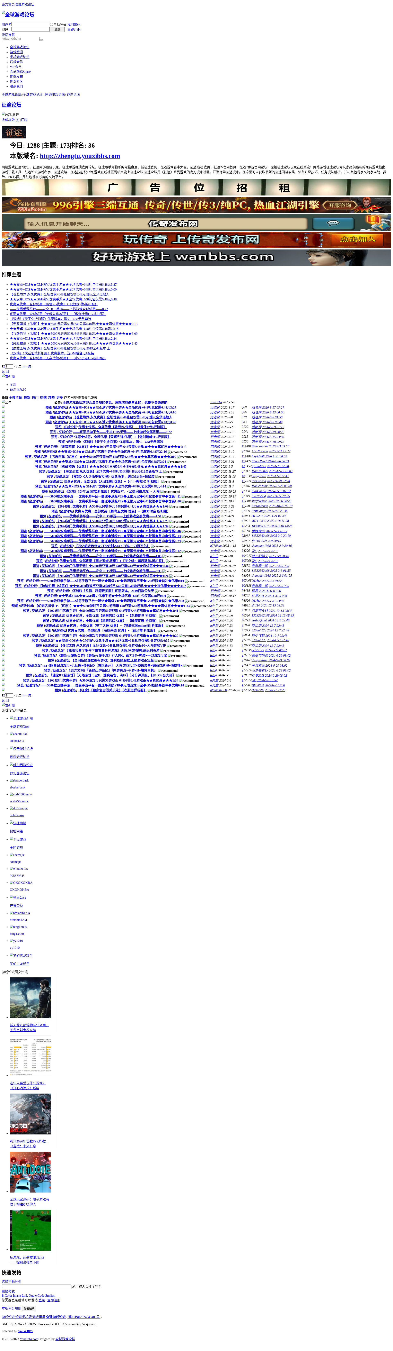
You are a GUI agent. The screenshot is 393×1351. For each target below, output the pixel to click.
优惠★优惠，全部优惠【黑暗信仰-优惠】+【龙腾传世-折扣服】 (112, 615)
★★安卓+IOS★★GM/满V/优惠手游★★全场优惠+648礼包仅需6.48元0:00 (63, 289)
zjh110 (256, 540)
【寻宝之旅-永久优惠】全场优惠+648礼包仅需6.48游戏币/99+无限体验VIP (112, 645)
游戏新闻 (16, 52)
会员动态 (20, 71)
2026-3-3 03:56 (279, 446)
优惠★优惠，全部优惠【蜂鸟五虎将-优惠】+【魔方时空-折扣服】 (122, 511)
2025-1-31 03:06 (270, 591)
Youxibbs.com (29, 1339)
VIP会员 (16, 67)
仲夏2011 (258, 595)
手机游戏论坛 (19, 57)
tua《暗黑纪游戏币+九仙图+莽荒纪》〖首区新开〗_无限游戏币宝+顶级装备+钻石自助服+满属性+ (112, 665)
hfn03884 (258, 685)
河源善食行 (260, 610)
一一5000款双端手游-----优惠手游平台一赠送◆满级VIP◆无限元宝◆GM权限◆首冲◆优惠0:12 (112, 551)
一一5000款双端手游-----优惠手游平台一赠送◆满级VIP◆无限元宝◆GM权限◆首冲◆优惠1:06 (112, 501)
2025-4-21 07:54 (275, 516)
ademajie (15, 862)
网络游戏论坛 (55, 94)
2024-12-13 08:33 (272, 605)
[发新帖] (8, 376)
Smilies (50, 1295)
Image (17, 1295)
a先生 (214, 556)
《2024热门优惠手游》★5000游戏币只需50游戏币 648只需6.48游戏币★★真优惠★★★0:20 (112, 635)
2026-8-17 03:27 (273, 407)
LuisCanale (259, 491)
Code (40, 1295)
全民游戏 (16, 847)
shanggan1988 (261, 545)
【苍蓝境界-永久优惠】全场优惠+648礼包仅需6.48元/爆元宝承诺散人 (59, 294)
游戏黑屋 (38, 1317)
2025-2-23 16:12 (276, 531)
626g (213, 650)
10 (243, 476)
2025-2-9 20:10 (280, 535)
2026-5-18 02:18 (273, 442)
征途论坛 (73, 94)
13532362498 (261, 535)
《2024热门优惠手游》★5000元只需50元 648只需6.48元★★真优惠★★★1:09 (112, 506)
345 (254, 680)
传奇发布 (16, 76)
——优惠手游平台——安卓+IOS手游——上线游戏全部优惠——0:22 (59, 309)
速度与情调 (260, 655)
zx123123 (258, 650)
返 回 (5, 371)
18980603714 (261, 526)
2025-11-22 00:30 (280, 486)
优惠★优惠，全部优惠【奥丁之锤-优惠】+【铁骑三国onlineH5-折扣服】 (112, 625)
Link (25, 1295)
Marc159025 (260, 471)
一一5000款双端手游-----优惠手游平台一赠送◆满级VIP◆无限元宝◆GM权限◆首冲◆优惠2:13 (112, 536)
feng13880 (17, 933)
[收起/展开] (10, 114)
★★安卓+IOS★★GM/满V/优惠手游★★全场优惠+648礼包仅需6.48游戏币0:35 (112, 640)
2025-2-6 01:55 (279, 566)
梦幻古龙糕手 (19, 964)
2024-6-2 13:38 (275, 685)
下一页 (26, 366)
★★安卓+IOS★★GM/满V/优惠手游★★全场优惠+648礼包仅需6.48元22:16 (64, 328)
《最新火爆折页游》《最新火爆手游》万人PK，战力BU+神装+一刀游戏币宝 (112, 655)
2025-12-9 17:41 (278, 476)
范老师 (215, 407)
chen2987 (258, 690)
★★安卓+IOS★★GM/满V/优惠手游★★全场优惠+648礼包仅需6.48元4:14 (112, 486)
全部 (13, 384)
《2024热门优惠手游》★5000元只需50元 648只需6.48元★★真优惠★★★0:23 (112, 521)
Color (8, 1295)
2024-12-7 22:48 (278, 620)
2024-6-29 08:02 (276, 650)
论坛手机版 (23, 1317)
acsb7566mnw (19, 801)
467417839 (259, 520)
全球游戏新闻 (19, 726)
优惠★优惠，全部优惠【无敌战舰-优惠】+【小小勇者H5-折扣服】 (58, 358)
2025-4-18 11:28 (278, 520)
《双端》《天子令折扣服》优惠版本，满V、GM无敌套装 (50, 319)
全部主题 (15, 397)
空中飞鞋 (258, 635)
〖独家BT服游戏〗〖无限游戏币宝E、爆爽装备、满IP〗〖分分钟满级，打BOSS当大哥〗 (112, 675)
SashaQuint (259, 620)
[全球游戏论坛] (18, 14)
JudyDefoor (259, 501)
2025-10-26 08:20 (279, 501)
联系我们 (16, 86)
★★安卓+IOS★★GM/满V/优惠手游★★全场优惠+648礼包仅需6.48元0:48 (63, 299)
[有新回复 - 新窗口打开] (3, 407)
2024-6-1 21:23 (275, 690)
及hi (254, 551)
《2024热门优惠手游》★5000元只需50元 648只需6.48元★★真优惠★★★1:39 (112, 526)
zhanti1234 (17, 740)
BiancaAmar (260, 446)
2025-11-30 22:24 (278, 481)
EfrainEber (259, 466)
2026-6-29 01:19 (273, 427)
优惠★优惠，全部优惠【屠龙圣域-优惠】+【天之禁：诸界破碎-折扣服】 (112, 561)
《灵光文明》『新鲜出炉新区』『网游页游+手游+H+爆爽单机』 (112, 670)
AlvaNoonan (260, 451)
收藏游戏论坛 (24, 4)
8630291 (257, 516)
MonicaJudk (260, 486)
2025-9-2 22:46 (277, 511)
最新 (27, 397)
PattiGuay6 (259, 511)
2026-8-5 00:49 (272, 422)
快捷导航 (8, 34)
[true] (41, 39)
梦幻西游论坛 (19, 773)
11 (243, 446)
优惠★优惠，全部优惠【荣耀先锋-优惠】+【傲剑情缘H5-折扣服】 (58, 314)
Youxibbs (216, 402)
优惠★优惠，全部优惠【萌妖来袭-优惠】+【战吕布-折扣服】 (112, 630)
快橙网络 (16, 831)
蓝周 (255, 591)
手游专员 (258, 531)
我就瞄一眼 (260, 566)
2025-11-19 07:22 (279, 491)
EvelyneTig (259, 496)
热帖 (43, 397)
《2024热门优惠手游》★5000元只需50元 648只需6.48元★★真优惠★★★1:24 (112, 576)
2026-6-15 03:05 (273, 437)
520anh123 (259, 630)
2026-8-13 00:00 (273, 412)
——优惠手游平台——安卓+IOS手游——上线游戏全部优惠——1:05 (112, 556)
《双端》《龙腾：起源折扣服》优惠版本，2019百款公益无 (112, 591)
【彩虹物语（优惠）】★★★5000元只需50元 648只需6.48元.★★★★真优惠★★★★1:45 (74, 343)
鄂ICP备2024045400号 (84, 1317)
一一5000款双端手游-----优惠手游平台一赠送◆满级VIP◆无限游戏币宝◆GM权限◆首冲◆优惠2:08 (112, 601)
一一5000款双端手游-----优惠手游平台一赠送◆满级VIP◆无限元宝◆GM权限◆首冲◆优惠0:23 (112, 541)
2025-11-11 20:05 (278, 496)
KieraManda (260, 506)
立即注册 (73, 29)
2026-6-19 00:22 (273, 432)
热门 (35, 397)
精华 (51, 397)
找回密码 (73, 24)
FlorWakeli (259, 481)
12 (243, 466)
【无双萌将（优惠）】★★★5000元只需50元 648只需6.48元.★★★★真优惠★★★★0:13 (74, 324)
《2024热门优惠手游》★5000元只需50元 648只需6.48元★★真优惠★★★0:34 (112, 566)
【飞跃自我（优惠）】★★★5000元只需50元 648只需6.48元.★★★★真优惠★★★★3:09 (74, 333)
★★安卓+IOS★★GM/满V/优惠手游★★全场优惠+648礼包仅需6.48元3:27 (63, 284)
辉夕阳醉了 (260, 556)
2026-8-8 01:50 (272, 417)
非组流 (256, 625)
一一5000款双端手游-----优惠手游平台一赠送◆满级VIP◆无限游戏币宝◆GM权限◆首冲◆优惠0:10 (112, 581)
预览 (48, 407)
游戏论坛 (8, 1317)
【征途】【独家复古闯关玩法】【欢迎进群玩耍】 (112, 690)
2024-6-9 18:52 (267, 680)
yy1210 (15, 947)
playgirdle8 (259, 476)
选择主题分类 (11, 1281)
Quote (33, 1295)
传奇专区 (16, 81)
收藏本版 (10, 119)
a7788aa (216, 545)
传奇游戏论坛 (19, 757)
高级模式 (8, 1291)
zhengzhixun (260, 660)
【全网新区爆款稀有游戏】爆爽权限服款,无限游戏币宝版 (112, 660)
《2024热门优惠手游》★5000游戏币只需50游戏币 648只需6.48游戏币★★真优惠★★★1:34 (112, 680)
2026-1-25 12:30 (278, 466)
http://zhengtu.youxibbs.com (80, 155)
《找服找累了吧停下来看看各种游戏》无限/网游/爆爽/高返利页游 (112, 650)
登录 (41, 1300)
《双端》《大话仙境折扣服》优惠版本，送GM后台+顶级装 (52, 353)
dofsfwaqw (17, 815)
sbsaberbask (17, 787)
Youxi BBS (25, 1331)
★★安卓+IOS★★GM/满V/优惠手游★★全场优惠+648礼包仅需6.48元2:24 (63, 338)
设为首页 (8, 4)
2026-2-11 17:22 (279, 451)
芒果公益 (16, 905)
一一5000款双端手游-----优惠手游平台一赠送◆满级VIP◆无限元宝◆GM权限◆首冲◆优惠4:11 (112, 496)
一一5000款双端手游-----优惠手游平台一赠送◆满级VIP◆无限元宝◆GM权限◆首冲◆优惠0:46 (112, 531)
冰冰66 (256, 581)
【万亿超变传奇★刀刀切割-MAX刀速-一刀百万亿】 (112, 546)
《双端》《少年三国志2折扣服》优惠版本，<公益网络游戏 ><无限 (112, 491)
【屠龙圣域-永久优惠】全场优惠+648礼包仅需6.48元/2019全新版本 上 (60, 348)
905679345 (17, 875)
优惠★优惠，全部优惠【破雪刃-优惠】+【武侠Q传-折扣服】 (54, 304)
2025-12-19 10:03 (280, 471)
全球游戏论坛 (19, 47)
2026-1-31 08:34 (276, 456)
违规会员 (16, 62)
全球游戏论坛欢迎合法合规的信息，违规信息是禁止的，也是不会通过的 (115, 402)
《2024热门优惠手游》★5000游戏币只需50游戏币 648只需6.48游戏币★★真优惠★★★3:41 (112, 610)
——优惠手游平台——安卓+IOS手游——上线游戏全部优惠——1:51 (112, 516)
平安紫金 (258, 665)
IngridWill (258, 456)
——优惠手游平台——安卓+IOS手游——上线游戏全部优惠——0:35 (112, 571)
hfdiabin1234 (218, 690)
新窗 (5, 397)
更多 (59, 397)
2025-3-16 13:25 (281, 526)
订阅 (24, 119)
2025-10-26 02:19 (280, 506)
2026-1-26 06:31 (278, 461)
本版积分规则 (11, 1308)
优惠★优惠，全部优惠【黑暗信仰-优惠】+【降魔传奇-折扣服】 (112, 620)
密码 (5, 29)
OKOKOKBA (19, 889)
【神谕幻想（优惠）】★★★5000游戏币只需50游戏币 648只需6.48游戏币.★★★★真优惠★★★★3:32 (112, 586)
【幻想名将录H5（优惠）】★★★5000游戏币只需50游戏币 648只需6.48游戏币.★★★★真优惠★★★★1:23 (112, 606)
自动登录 (60, 24)
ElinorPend (259, 461)
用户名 (6, 24)
